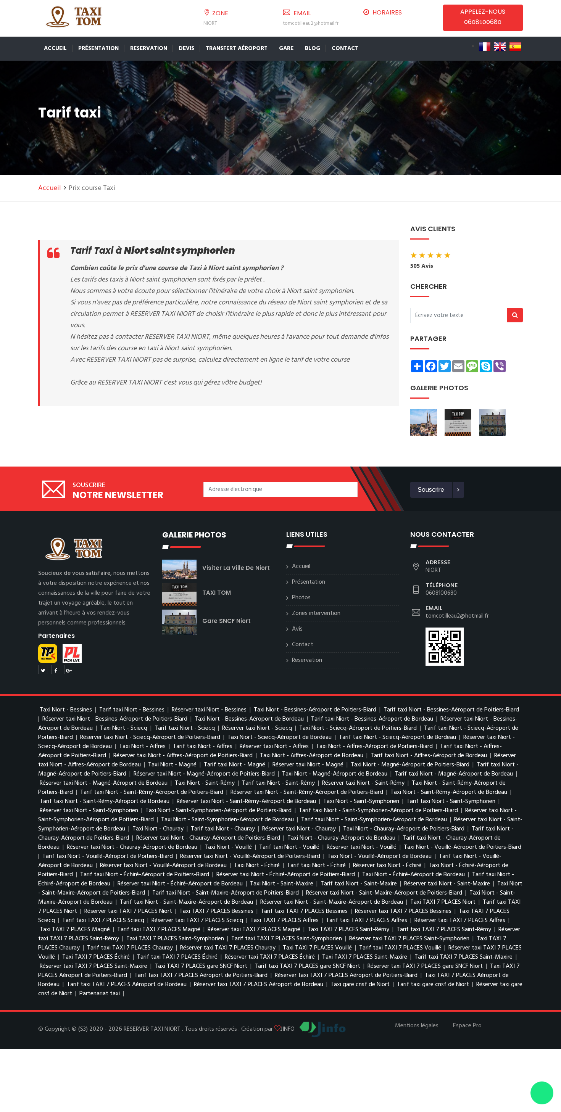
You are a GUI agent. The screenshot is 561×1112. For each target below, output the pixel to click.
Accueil (55, 48)
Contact (345, 48)
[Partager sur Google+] (68, 669)
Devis (186, 48)
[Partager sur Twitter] (42, 669)
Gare (286, 48)
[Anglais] (500, 46)
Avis (297, 629)
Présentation (98, 48)
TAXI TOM (216, 593)
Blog (312, 48)
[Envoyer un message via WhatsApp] (541, 1092)
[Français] (485, 46)
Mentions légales (416, 1026)
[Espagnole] (515, 46)
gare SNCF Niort (226, 621)
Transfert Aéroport (237, 48)
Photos (301, 598)
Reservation (148, 48)
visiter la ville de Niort (236, 568)
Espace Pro (467, 1026)
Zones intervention (316, 613)
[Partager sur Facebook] (55, 669)
